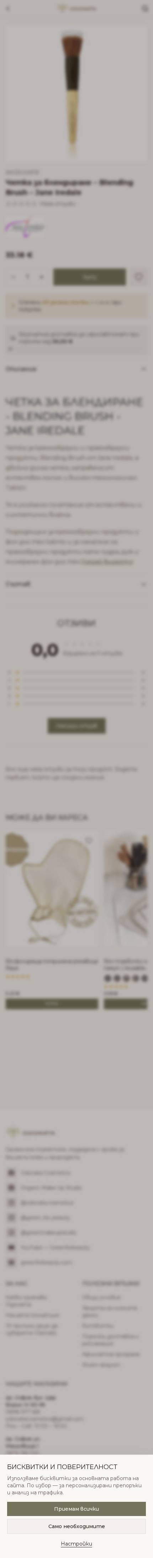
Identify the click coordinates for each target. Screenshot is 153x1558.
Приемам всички (76, 1509)
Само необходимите (76, 1526)
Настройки (76, 1544)
